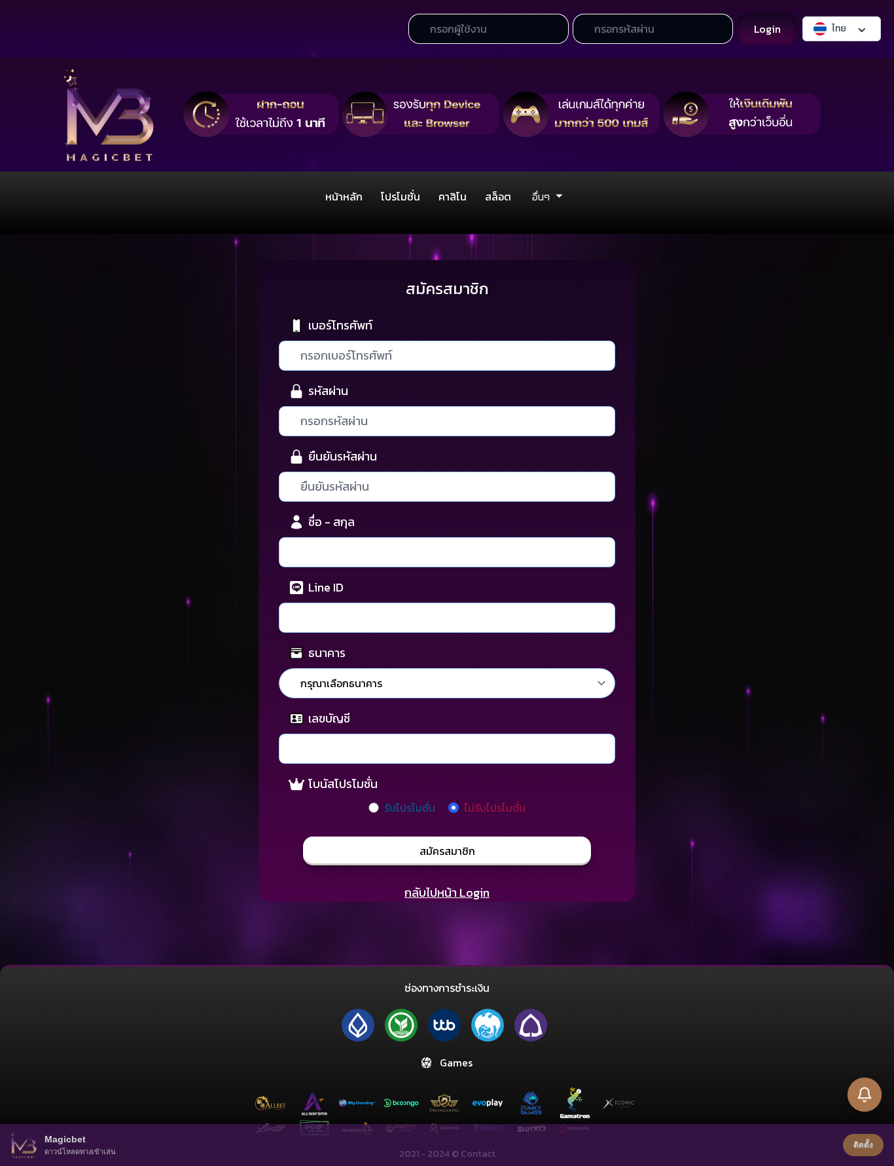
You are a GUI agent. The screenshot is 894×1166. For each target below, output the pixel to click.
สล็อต (498, 196)
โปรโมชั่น (400, 196)
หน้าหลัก (344, 196)
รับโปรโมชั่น (409, 808)
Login (767, 29)
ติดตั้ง (863, 1145)
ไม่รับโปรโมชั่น (495, 808)
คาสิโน (452, 196)
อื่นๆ (541, 196)
